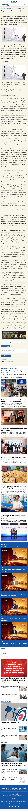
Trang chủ (3, 8)
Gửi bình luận (6, 355)
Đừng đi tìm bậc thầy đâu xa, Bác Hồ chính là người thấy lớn (13, 619)
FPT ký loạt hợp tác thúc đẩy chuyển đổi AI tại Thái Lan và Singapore (13, 516)
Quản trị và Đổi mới (6, 701)
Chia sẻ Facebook (6, 346)
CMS (12, 809)
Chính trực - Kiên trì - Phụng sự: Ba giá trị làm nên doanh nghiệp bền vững (13, 594)
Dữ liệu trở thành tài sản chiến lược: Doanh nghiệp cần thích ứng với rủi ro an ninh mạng (13, 400)
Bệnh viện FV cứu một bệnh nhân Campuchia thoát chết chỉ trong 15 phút (14, 764)
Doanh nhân (19, 4)
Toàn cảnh (13, 4)
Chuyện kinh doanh (10, 8)
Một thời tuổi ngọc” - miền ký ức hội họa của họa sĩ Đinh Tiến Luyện (9, 778)
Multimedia (4, 544)
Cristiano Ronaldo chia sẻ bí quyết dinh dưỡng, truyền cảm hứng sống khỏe (13, 487)
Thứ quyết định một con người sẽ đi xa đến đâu (9, 736)
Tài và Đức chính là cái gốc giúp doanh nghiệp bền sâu (14, 644)
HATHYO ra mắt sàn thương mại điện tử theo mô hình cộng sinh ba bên (14, 429)
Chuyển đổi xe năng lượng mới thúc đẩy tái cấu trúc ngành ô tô (13, 371)
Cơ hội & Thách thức (20, 8)
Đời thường (4, 742)
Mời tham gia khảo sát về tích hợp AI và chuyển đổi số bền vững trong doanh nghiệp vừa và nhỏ (9, 728)
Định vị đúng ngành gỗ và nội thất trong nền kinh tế (9, 687)
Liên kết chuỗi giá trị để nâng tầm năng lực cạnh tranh (9, 695)
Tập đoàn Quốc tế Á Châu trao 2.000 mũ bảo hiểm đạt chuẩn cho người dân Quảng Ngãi (9, 771)
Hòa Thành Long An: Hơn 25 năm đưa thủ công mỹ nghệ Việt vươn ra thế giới (13, 458)
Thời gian (6, 361)
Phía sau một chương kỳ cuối (10, 723)
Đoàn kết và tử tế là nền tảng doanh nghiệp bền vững (13, 570)
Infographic (16, 546)
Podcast (5, 546)
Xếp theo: (2, 361)
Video (2, 546)
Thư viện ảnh (10, 546)
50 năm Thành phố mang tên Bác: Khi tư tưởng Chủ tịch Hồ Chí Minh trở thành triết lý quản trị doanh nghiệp (13, 680)
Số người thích (11, 361)
